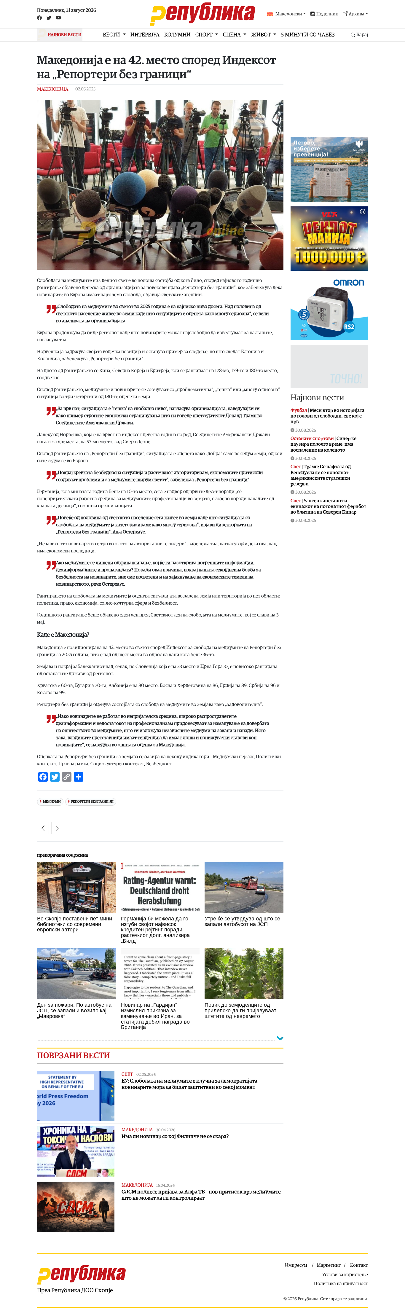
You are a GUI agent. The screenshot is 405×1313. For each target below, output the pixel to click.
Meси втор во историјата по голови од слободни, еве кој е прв (327, 416)
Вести (112, 35)
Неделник (327, 14)
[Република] (202, 14)
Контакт (359, 1265)
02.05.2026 (146, 1075)
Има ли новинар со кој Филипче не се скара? (175, 1136)
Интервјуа (145, 35)
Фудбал (299, 410)
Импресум (296, 1265)
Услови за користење (345, 1274)
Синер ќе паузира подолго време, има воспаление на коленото (323, 444)
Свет (127, 1074)
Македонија (52, 89)
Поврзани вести (73, 1055)
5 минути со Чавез (308, 35)
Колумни (177, 35)
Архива (356, 14)
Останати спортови (312, 438)
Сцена (232, 35)
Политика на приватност (341, 1283)
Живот (261, 35)
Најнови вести (317, 397)
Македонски (288, 14)
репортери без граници (92, 801)
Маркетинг (329, 1265)
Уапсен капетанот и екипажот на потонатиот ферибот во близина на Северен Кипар (328, 506)
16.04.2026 (165, 1186)
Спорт (204, 35)
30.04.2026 (165, 1130)
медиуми (52, 801)
